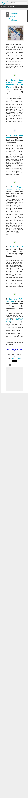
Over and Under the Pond (14, 300)
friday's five (14, 358)
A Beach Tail (16, 246)
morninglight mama (14, 356)
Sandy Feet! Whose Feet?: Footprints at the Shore (14, 83)
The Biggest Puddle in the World (14, 188)
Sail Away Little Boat (14, 136)
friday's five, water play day (15, 17)
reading (20, 358)
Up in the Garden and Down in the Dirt (14, 320)
